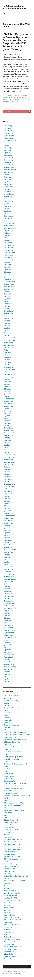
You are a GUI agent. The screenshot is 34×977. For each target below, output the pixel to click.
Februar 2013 (8, 450)
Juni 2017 (7, 323)
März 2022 (8, 184)
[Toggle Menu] (29, 966)
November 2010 (9, 516)
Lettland (7, 798)
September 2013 (9, 433)
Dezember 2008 (9, 572)
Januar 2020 (8, 248)
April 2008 (8, 591)
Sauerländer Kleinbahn (12, 893)
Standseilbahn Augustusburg (14, 917)
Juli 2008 (7, 584)
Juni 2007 (7, 615)
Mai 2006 (7, 647)
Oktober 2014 (9, 401)
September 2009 (10, 550)
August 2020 (8, 230)
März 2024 (8, 126)
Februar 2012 (8, 479)
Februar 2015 (8, 391)
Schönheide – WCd (11, 898)
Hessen (6, 761)
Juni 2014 (7, 411)
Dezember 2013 (9, 425)
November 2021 (9, 194)
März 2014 (8, 418)
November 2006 (10, 633)
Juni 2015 (7, 382)
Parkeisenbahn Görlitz (12, 844)
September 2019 (10, 257)
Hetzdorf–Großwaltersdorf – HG (15, 764)
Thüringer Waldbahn (11, 925)
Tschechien (8, 927)
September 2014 (10, 403)
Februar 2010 (8, 537)
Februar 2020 (9, 245)
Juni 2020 (7, 235)
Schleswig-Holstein (11, 895)
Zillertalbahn (8, 954)
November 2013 (9, 428)
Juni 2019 (7, 265)
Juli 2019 (7, 262)
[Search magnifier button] (29, 111)
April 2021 (7, 211)
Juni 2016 (7, 352)
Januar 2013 (8, 452)
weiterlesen (17, 91)
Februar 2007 (9, 625)
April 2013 (7, 445)
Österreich (8, 837)
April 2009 (8, 562)
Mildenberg (8, 813)
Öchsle (6, 835)
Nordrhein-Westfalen (11, 830)
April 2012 (7, 474)
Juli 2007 (7, 613)
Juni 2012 (7, 469)
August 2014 (8, 406)
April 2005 (8, 679)
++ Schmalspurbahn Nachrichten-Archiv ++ (14, 7)
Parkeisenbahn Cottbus (12, 842)
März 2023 (8, 155)
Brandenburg (9, 720)
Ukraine (7, 930)
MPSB (6, 817)
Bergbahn (12, 97)
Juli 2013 (7, 438)
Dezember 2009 (9, 542)
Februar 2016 (8, 362)
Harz (6, 754)
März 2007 (8, 623)
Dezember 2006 (9, 630)
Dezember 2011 (9, 484)
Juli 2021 (7, 204)
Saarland (7, 886)
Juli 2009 (7, 555)
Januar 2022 (8, 189)
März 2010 (8, 535)
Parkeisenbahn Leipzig (12, 847)
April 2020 (8, 240)
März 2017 (7, 330)
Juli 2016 (7, 350)
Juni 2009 (7, 557)
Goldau (24, 97)
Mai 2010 (7, 530)
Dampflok (18, 97)
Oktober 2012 (9, 460)
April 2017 (7, 328)
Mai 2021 (7, 209)
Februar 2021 (8, 216)
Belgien (7, 705)
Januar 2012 (8, 481)
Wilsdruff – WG (9, 951)
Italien (6, 771)
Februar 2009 (9, 567)
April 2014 (7, 416)
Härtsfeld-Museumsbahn (13, 752)
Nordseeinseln (9, 832)
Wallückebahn (9, 944)
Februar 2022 (9, 187)
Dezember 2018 (9, 279)
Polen (6, 861)
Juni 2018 (7, 294)
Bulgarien (7, 727)
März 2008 (8, 594)
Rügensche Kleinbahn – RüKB (14, 881)
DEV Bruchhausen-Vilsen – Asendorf (17, 735)
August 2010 (8, 523)
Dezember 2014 (9, 396)
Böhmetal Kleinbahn (11, 713)
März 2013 (7, 447)
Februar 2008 (9, 596)
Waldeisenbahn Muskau (12, 939)
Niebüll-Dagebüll (10, 825)
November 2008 (9, 574)
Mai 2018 (7, 296)
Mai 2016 (7, 355)
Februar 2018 (8, 304)
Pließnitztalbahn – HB (12, 856)
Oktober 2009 (9, 547)
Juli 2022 (7, 174)
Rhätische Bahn (9, 869)
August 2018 (8, 289)
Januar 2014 (8, 423)
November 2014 (9, 399)
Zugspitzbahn (9, 959)
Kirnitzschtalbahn (10, 781)
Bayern (6, 703)
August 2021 (8, 201)
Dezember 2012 (9, 455)
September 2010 (10, 520)
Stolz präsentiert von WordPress (12, 973)
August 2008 (8, 581)
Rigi (11, 99)
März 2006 (8, 652)
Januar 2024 (8, 131)
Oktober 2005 (9, 664)
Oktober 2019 (9, 255)
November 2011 (9, 486)
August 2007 (8, 611)
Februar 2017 (8, 333)
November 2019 (9, 252)
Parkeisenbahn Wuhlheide (13, 849)
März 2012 (8, 477)
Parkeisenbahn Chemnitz (13, 839)
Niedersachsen (9, 827)
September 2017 (9, 316)
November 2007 (9, 603)
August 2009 (8, 552)
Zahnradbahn (20, 99)
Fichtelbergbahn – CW (12, 742)
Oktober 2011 (8, 489)
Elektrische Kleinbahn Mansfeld (15, 739)
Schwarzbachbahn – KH (12, 900)
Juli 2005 (7, 672)
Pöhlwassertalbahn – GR (12, 859)
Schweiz (5, 97)
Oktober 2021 (9, 196)
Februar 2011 (8, 508)
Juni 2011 (7, 499)
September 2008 (10, 579)
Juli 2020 (7, 233)
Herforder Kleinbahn (11, 759)
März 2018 (8, 301)
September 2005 (10, 667)
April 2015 (7, 386)
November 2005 (9, 662)
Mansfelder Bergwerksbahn (13, 805)
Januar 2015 (8, 394)
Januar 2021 (8, 218)
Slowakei (7, 912)
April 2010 (7, 533)
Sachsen (7, 888)
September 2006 (10, 637)
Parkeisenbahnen (10, 852)
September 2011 (9, 491)
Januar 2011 (8, 511)
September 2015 (10, 374)
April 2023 (7, 153)
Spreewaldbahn (9, 915)
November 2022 (9, 165)
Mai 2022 (7, 179)
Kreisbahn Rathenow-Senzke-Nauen (17, 796)
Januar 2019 (8, 277)
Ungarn (7, 934)
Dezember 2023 (9, 133)
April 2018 (7, 299)
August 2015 (8, 377)
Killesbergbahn (9, 778)
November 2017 (9, 311)
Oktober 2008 (9, 576)
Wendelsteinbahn (10, 949)
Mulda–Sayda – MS (11, 820)
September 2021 (10, 199)
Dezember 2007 (9, 601)
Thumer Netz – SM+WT (12, 920)
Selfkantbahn (9, 908)
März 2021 (8, 213)
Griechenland (9, 747)
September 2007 (10, 608)
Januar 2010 (8, 540)
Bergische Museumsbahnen (14, 708)
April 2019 (7, 269)
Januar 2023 (8, 160)
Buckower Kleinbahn (11, 725)
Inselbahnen (8, 769)
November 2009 (10, 545)
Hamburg (7, 749)
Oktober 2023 (9, 138)
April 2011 (7, 503)
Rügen (6, 878)
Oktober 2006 (9, 635)
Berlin (6, 710)
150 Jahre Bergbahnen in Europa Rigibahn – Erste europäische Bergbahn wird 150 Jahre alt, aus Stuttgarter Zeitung (17, 42)
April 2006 (8, 650)
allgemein (7, 698)
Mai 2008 (7, 589)
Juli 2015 (7, 379)
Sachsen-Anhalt (10, 891)
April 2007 (7, 620)
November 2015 (9, 369)
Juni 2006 (7, 645)
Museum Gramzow (10, 822)
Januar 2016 (8, 364)
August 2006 (8, 640)
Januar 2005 (8, 681)
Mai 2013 (7, 442)
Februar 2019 (8, 274)
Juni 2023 (7, 148)
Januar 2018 (8, 306)
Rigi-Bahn (25, 95)
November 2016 (9, 340)
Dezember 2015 (9, 367)
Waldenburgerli (9, 942)
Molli (6, 815)
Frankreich (8, 744)
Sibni (14, 99)
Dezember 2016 (9, 338)
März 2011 (7, 506)
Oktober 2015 (9, 372)
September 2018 (10, 287)
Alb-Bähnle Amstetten (12, 696)
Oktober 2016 (9, 343)
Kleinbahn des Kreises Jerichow (15, 786)
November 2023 (9, 135)
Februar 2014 (8, 421)
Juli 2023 (7, 145)
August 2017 (8, 318)
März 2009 (8, 564)
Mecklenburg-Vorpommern (14, 810)
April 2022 (8, 182)
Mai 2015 (7, 384)
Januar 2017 (8, 335)
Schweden (7, 903)
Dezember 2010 (9, 513)
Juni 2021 (7, 206)
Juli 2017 (7, 321)
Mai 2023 (7, 150)
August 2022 (8, 172)
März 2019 (8, 272)
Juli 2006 (7, 642)
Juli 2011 (7, 496)
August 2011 (8, 494)
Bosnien (7, 718)
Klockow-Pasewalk (11, 793)
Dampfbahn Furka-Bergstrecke (15, 732)
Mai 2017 (7, 326)
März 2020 (8, 243)
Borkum (7, 715)
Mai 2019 (7, 267)
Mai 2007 (7, 618)
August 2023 (8, 143)
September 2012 (10, 462)
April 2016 (7, 357)
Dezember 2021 (9, 191)
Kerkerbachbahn (10, 776)
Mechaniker (6, 99)
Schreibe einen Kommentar (10, 101)
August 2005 (8, 669)
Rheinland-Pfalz (10, 871)
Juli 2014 (7, 408)
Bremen (7, 722)
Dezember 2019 (9, 250)
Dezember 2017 (9, 308)
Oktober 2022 (9, 167)
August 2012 (8, 464)
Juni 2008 (7, 586)
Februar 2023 (9, 157)
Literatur (7, 800)
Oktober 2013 (9, 430)
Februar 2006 (9, 654)
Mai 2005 (7, 676)
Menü (5, 13)
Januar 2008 (8, 598)
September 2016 (10, 345)
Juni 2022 (7, 177)
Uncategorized (9, 932)
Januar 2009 (8, 569)
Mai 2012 (7, 472)
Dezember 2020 (9, 221)
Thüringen (8, 922)
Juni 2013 (7, 440)
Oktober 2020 (9, 226)
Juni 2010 (7, 528)
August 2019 (8, 260)
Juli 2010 (7, 525)
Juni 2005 (7, 674)
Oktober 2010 (9, 518)
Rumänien (8, 883)
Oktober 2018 (9, 284)
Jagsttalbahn (8, 774)
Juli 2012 (7, 467)
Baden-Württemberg (11, 700)
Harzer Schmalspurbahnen (13, 757)
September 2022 (10, 170)
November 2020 (9, 223)
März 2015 (8, 389)
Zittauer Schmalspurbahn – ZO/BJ (16, 956)
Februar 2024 (9, 128)
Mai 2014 (7, 413)
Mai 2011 (7, 501)
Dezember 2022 (9, 162)
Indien (6, 766)
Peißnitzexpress (9, 854)
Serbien (7, 910)
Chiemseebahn (9, 730)
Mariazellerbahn (10, 808)
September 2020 (10, 228)
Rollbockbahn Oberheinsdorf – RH (16, 876)
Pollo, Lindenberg (10, 864)
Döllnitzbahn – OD (10, 737)
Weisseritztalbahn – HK (12, 947)
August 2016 (8, 347)
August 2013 (8, 435)
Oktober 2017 (9, 313)
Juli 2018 (7, 291)
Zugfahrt (27, 99)
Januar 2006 (8, 657)
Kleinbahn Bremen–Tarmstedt (15, 783)
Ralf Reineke (8, 95)
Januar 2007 (8, 628)
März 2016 (8, 360)
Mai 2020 (7, 238)
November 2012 (9, 457)
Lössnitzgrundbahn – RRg (13, 803)
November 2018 (9, 282)
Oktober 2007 (9, 606)
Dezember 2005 (9, 659)
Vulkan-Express (10, 937)
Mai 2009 (7, 559)
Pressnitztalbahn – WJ (12, 866)
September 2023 (10, 140)
